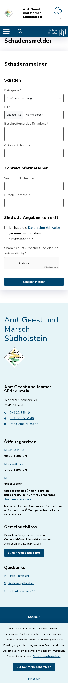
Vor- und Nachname (20, 178)
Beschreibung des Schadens (26, 123)
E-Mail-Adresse (17, 195)
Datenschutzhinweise (44, 228)
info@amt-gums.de (24, 424)
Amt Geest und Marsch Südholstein (32, 13)
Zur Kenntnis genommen (34, 667)
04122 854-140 (22, 418)
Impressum (34, 678)
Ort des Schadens (17, 145)
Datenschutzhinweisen (46, 656)
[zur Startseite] (8, 13)
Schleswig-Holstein (21, 583)
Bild (7, 107)
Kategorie (13, 90)
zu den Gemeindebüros (24, 553)
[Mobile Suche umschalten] (20, 31)
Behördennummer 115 (22, 591)
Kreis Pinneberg (18, 576)
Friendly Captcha (51, 267)
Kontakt (34, 617)
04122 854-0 (20, 413)
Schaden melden (34, 282)
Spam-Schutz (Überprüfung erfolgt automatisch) (31, 251)
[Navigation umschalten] (6, 31)
